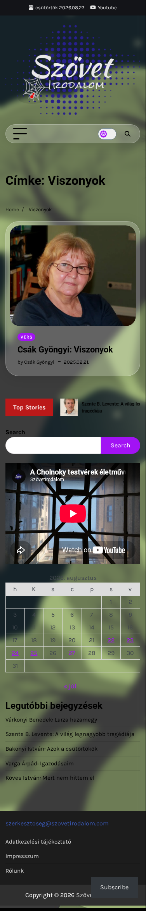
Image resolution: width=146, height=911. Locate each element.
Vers (26, 337)
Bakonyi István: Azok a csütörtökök (51, 748)
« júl (70, 686)
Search (15, 432)
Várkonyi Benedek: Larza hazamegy (51, 719)
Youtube (107, 7)
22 (111, 640)
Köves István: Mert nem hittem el (49, 777)
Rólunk (14, 870)
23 (130, 640)
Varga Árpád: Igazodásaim (39, 763)
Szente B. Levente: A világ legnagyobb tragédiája (69, 734)
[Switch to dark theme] (107, 134)
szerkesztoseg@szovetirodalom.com (57, 823)
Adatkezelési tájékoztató (38, 841)
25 (33, 653)
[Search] (127, 134)
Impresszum (22, 856)
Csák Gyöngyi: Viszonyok (65, 349)
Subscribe (114, 887)
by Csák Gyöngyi (35, 362)
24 (15, 653)
